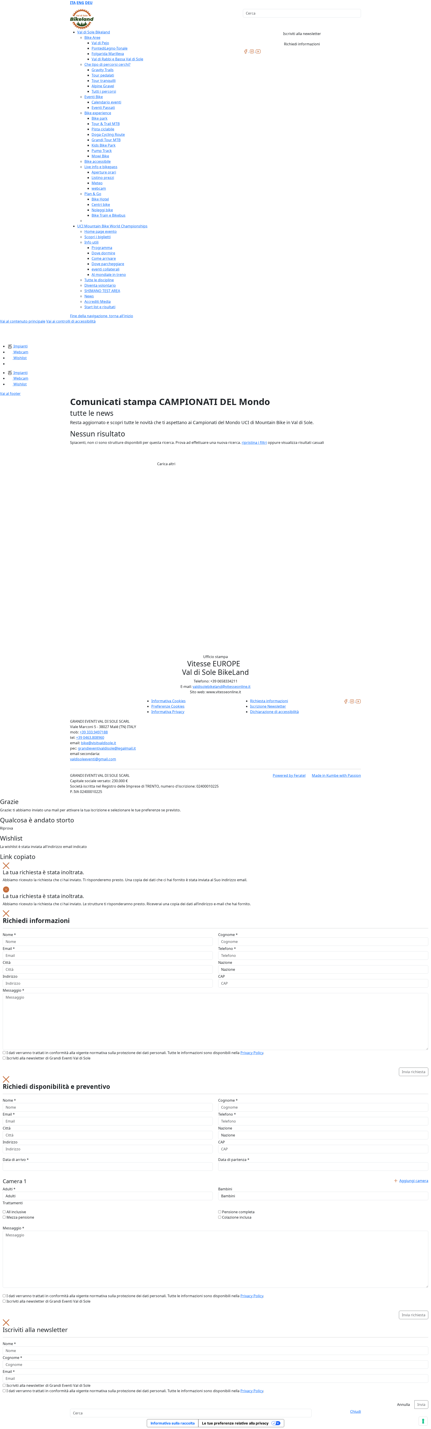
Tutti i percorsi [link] (104, 91)
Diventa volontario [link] (100, 285)
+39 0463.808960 (90, 737)
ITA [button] (73, 2)
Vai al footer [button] (10, 393)
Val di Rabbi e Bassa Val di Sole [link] (117, 59)
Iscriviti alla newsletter (302, 33)
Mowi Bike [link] (100, 156)
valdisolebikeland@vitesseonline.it (222, 686)
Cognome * (228, 934)
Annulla (403, 1404)
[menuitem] (73, 2)
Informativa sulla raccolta (173, 1423)
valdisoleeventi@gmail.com (93, 759)
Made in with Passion (336, 775)
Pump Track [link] (102, 150)
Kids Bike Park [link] (104, 145)
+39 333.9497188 (94, 732)
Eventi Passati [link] (103, 107)
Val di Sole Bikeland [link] (93, 32)
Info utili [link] (91, 242)
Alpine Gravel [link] (103, 86)
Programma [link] (102, 247)
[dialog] (215, 993)
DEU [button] (88, 2)
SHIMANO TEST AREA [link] (102, 290)
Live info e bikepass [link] (100, 166)
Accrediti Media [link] (97, 301)
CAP (221, 976)
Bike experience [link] (97, 112)
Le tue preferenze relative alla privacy (235, 1423)
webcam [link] (99, 188)
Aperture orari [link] (104, 172)
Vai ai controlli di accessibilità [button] (71, 321)
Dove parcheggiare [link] (108, 263)
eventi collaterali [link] (105, 269)
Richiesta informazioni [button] (269, 700)
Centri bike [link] (101, 204)
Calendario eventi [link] (106, 102)
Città (7, 962)
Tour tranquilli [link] (104, 80)
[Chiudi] (6, 865)
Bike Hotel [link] (100, 199)
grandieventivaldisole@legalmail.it (107, 748)
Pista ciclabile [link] (103, 129)
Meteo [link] (97, 183)
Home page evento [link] (100, 231)
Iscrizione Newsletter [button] (268, 706)
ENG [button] (80, 2)
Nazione (225, 962)
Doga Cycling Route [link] (108, 134)
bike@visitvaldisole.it (98, 742)
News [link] (89, 296)
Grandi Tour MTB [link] (106, 139)
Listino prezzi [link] (103, 177)
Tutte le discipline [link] (99, 279)
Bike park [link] (100, 118)
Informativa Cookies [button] (168, 700)
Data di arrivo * (16, 1159)
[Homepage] (11, 333)
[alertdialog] (215, 1364)
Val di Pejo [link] (100, 42)
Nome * (9, 934)
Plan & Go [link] (92, 193)
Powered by (289, 775)
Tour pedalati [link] (103, 75)
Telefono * (227, 948)
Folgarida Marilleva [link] (108, 53)
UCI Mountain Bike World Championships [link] (112, 226)
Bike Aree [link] (92, 37)
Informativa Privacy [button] (167, 711)
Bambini (225, 1189)
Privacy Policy (251, 1052)
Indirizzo (10, 976)
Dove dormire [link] (103, 253)
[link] (246, 50)
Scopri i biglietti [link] (97, 236)
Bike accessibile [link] (97, 161)
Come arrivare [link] (104, 258)
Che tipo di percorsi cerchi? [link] (107, 64)
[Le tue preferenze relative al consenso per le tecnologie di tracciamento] (423, 1421)
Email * (9, 948)
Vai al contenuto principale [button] (22, 321)
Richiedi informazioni (302, 44)
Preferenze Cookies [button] (168, 706)
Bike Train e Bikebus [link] (108, 215)
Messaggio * (13, 990)
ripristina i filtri (254, 442)
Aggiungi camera (413, 1180)
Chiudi (355, 1411)
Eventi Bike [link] (93, 96)
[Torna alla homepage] (82, 18)
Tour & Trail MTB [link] (106, 123)
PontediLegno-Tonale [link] (110, 48)
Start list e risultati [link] (99, 306)
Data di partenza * (233, 1159)
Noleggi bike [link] (102, 209)
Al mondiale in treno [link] (109, 274)
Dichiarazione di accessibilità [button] (274, 711)
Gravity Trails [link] (103, 69)
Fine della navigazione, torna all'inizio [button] (101, 315)
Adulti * (9, 1189)
